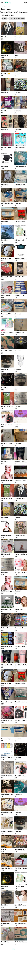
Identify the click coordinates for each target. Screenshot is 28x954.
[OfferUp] (7, 2)
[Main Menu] (2, 2)
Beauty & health (6, 6)
